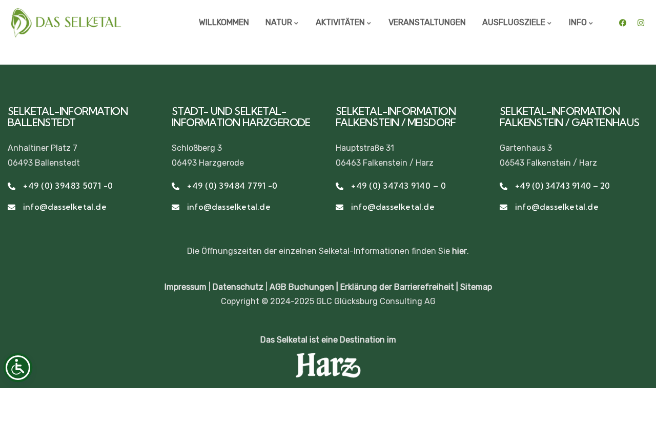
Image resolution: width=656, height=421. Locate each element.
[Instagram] (640, 22)
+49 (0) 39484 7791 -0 (232, 186)
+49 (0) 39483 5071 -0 (68, 186)
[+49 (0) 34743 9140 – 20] (503, 186)
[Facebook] (622, 22)
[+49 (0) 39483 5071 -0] (11, 186)
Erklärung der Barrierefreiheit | (400, 287)
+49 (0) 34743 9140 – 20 (562, 186)
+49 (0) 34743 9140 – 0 (398, 186)
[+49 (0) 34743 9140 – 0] (339, 186)
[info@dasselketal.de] (11, 207)
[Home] (66, 22)
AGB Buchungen (302, 287)
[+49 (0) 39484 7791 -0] (175, 186)
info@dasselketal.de (65, 207)
